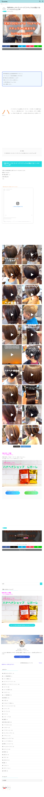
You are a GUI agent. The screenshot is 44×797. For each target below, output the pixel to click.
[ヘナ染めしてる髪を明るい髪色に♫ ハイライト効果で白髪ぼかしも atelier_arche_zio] (12, 395)
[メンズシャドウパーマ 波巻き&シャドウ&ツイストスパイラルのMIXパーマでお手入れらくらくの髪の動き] (32, 354)
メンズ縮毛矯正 (7, 695)
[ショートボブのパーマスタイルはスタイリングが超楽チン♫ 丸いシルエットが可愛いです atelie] (32, 415)
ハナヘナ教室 (7, 678)
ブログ (5, 757)
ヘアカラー (6, 727)
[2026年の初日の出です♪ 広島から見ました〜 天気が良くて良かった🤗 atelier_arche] (12, 354)
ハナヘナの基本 (7, 689)
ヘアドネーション (7, 730)
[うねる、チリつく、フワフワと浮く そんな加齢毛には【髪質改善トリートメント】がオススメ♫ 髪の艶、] (32, 375)
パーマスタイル (7, 724)
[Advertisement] (22, 60)
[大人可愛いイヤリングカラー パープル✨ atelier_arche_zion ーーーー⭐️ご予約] (12, 415)
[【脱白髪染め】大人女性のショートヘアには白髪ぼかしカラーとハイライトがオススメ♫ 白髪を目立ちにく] (12, 274)
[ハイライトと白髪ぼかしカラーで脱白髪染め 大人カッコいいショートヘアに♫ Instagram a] (32, 294)
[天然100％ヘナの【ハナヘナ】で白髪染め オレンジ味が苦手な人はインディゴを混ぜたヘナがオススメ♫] (32, 274)
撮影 (5, 762)
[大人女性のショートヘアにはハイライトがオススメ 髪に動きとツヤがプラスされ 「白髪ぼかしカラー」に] (32, 435)
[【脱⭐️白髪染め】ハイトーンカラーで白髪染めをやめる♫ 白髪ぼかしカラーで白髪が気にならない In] (32, 314)
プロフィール (22, 656)
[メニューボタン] (42, 1)
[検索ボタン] (39, 1)
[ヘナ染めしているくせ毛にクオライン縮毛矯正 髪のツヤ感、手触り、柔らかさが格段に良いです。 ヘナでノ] (12, 294)
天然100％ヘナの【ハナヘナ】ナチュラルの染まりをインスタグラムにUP (21, 153)
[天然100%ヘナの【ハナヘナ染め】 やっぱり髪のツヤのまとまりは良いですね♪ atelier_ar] (12, 314)
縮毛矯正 (6, 697)
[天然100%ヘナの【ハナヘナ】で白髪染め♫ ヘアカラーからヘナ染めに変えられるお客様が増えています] (32, 395)
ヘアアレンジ (6, 735)
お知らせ (6, 754)
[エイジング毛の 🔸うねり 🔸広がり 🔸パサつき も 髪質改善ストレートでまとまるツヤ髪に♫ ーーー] (32, 254)
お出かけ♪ (6, 760)
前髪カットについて (8, 743)
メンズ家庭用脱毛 (7, 676)
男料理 (5, 752)
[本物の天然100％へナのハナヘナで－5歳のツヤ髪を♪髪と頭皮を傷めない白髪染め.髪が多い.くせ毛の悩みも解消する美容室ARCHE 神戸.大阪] (4, 1)
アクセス (5, 765)
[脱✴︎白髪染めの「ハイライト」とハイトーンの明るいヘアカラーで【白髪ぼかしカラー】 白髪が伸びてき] (12, 435)
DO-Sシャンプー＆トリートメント (11, 684)
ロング (5, 714)
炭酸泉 (5, 719)
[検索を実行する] (41, 584)
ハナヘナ (4, 11)
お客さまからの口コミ (8, 673)
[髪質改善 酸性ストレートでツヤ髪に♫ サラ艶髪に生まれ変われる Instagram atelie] (32, 334)
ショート (6, 708)
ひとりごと (6, 749)
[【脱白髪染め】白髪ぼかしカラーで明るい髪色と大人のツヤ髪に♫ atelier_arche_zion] (12, 334)
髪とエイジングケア (8, 738)
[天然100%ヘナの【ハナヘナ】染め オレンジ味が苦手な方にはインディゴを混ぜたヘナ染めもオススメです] (12, 375)
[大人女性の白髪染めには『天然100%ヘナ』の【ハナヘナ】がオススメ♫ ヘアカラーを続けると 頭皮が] (12, 254)
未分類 (5, 770)
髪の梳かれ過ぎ (7, 722)
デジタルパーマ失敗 (8, 703)
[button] (6, 46)
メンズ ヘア (7, 716)
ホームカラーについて (8, 746)
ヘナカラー (6, 692)
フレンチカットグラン (8, 733)
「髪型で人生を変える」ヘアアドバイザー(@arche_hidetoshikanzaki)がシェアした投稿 (19, 221)
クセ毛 (5, 700)
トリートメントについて (9, 705)
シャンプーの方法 (7, 741)
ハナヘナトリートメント (9, 681)
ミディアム (6, 711)
